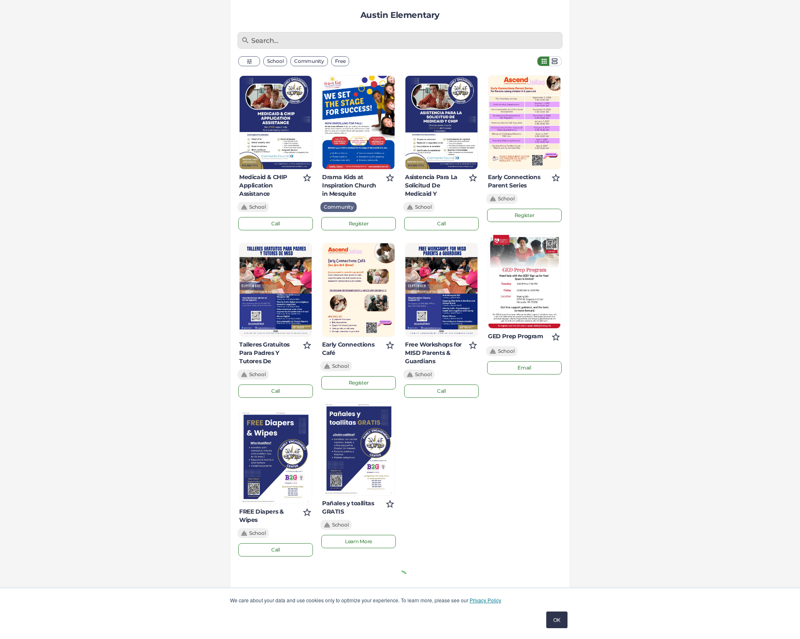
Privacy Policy (485, 600)
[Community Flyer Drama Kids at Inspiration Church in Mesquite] (358, 122)
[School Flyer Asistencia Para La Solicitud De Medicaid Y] (441, 122)
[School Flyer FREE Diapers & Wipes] (275, 457)
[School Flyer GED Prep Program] (524, 282)
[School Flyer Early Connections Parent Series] (524, 122)
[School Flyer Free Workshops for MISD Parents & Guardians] (441, 290)
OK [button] (556, 619)
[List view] (555, 61)
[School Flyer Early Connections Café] (358, 290)
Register (359, 223)
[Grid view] (543, 61)
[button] (249, 61)
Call (275, 223)
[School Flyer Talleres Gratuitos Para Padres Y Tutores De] (275, 290)
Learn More (358, 541)
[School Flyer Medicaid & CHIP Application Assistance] (275, 122)
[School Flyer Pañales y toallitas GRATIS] (358, 449)
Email (524, 367)
